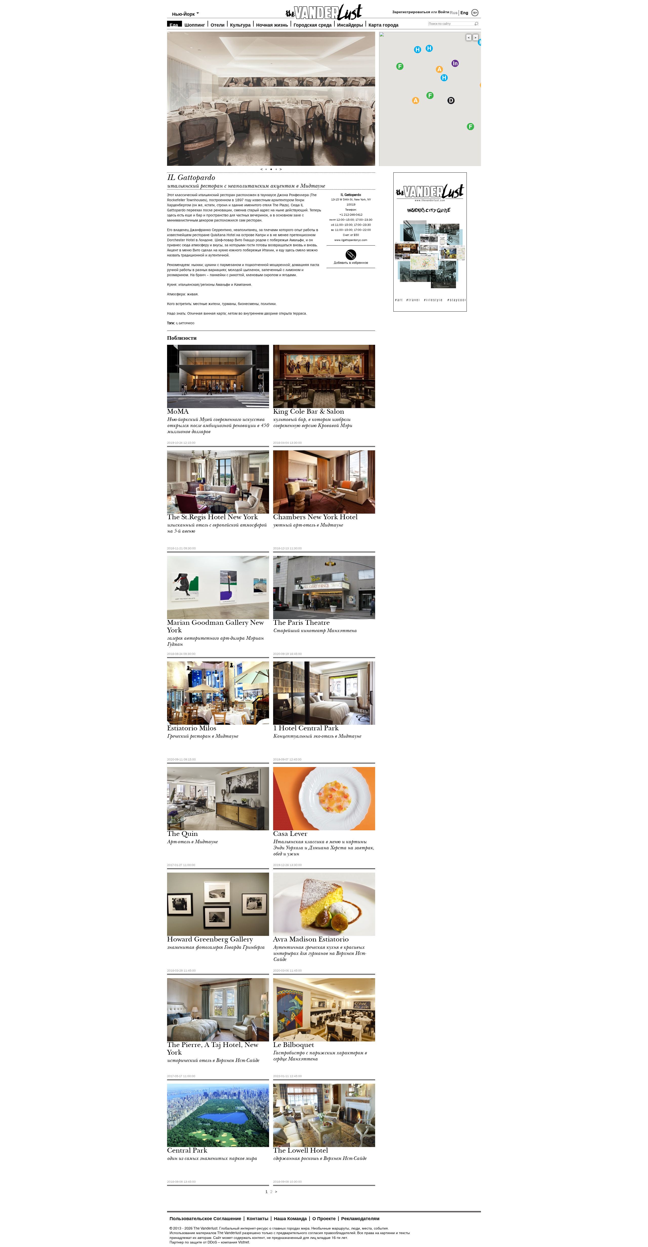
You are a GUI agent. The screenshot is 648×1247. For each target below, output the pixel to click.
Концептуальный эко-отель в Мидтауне (317, 736)
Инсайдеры (350, 24)
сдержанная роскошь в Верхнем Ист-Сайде (319, 1158)
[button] (430, 95)
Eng (464, 12)
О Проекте (324, 1218)
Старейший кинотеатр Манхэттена (315, 631)
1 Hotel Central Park (306, 729)
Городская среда (313, 24)
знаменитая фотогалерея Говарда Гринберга (216, 947)
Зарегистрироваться (411, 12)
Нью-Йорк (183, 14)
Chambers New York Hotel (315, 517)
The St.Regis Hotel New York (212, 517)
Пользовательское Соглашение (205, 1218)
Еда (174, 24)
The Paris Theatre (301, 623)
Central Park (187, 1151)
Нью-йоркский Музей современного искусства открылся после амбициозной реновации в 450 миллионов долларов (218, 425)
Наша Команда (290, 1218)
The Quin (182, 834)
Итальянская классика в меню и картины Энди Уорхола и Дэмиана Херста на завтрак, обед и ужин (323, 848)
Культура (240, 24)
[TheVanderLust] (324, 10)
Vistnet (243, 1242)
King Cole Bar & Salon (308, 412)
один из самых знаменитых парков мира (212, 1158)
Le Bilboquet (293, 1045)
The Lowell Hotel (300, 1151)
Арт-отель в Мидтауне (192, 842)
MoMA (178, 412)
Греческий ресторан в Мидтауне (202, 736)
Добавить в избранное (351, 262)
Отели (218, 24)
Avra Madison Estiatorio (311, 940)
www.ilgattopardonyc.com (350, 240)
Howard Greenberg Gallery (210, 940)
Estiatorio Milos (191, 729)
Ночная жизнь (272, 24)
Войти (443, 12)
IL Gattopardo (185, 323)
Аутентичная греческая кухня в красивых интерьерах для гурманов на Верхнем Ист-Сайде (319, 953)
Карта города (383, 24)
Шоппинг (195, 24)
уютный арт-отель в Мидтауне (308, 525)
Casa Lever (290, 834)
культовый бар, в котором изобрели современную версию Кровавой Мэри (312, 422)
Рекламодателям (360, 1218)
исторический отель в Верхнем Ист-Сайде (213, 1060)
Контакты (257, 1218)
